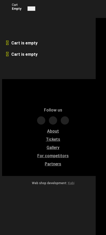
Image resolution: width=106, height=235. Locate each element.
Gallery (53, 147)
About (53, 131)
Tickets (53, 139)
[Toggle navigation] (31, 8)
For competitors (53, 155)
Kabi (71, 183)
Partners (53, 164)
